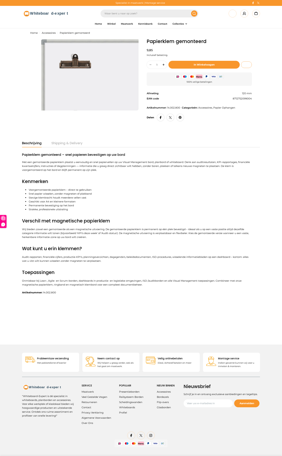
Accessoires (49, 32)
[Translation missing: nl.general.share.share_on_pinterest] (180, 117)
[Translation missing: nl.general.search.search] (194, 13)
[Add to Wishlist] (246, 64)
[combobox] (149, 13)
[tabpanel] (137, 223)
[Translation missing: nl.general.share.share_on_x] (170, 117)
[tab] (32, 144)
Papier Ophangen (224, 107)
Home (34, 32)
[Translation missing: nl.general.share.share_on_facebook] (160, 117)
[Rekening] (244, 13)
